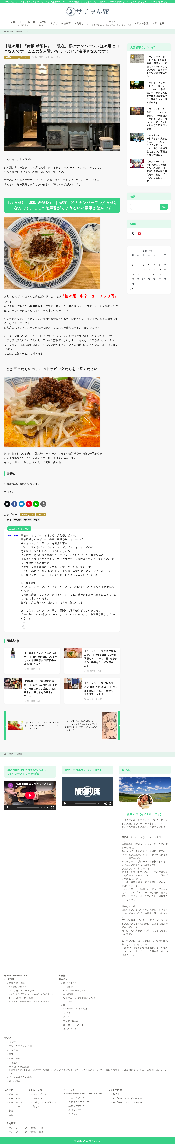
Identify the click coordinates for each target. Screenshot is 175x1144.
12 (143, 269)
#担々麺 (27, 519)
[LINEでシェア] (36, 504)
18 (138, 274)
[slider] (85, 803)
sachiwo (12, 535)
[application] (30, 795)
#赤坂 (36, 519)
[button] (87, 791)
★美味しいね (22, 31)
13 (149, 269)
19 (143, 274)
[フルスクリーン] (52, 807)
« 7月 (133, 289)
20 (149, 274)
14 (154, 269)
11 (138, 269)
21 (154, 274)
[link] (24, 625)
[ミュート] (48, 807)
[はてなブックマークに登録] (22, 504)
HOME (10, 31)
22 (159, 274)
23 (165, 274)
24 (133, 278)
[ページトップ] (168, 1137)
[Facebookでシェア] (14, 504)
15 (159, 269)
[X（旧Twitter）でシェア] (7, 504)
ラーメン (25, 57)
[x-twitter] (133, 233)
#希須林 (17, 519)
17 (133, 274)
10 (133, 269)
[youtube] (139, 233)
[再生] (7, 807)
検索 (133, 196)
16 (165, 269)
